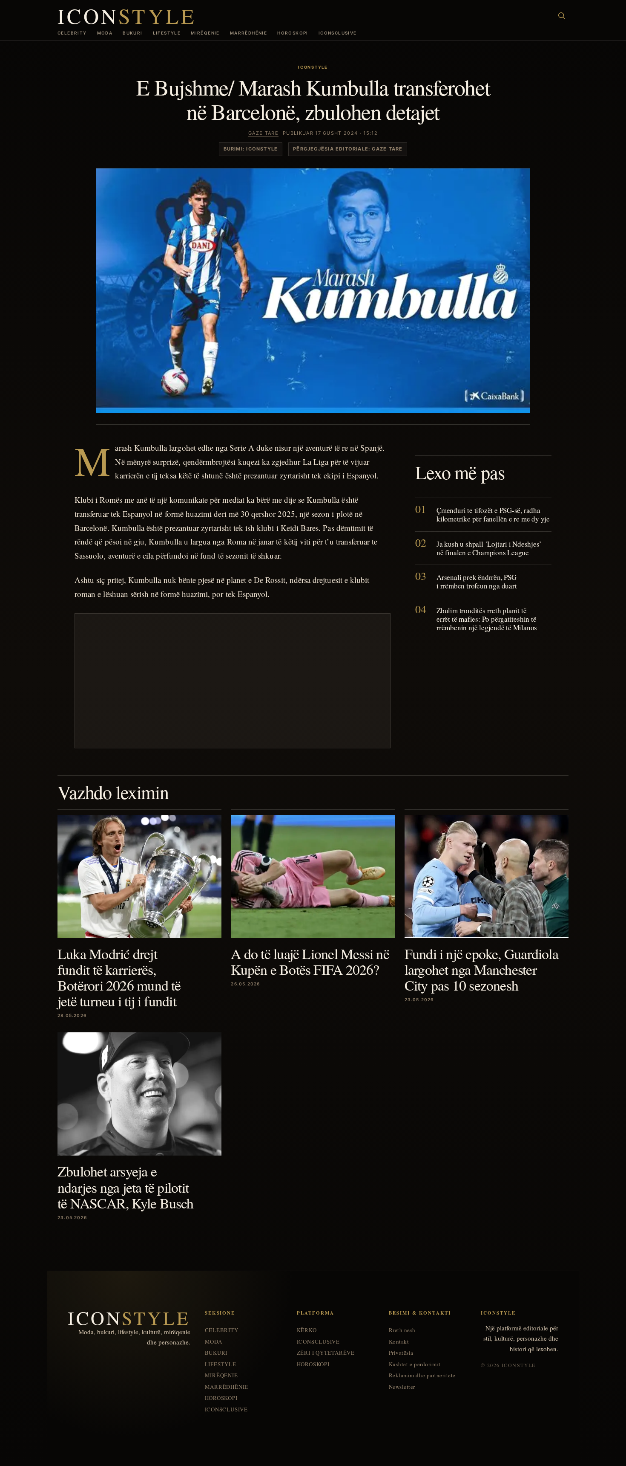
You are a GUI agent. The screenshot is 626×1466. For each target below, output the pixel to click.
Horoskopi (292, 32)
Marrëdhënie (248, 32)
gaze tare (263, 133)
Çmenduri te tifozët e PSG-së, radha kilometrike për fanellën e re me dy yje (493, 515)
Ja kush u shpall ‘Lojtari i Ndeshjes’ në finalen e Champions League (488, 548)
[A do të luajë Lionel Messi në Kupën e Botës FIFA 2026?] (313, 876)
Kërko (307, 1330)
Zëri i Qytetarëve (326, 1352)
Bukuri (132, 32)
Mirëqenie (205, 32)
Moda (105, 32)
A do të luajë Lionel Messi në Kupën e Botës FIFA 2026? (310, 961)
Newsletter (402, 1387)
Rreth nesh (402, 1330)
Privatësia (401, 1352)
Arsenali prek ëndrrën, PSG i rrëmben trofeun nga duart (476, 581)
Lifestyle (167, 32)
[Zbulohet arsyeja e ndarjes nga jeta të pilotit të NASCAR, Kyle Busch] (139, 1094)
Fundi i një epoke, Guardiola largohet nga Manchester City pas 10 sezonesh (481, 969)
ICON (126, 15)
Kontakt (399, 1341)
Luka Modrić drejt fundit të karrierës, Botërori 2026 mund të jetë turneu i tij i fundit (119, 977)
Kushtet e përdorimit (414, 1364)
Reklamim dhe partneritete (422, 1375)
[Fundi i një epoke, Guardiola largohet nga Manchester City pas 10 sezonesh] (487, 876)
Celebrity (72, 32)
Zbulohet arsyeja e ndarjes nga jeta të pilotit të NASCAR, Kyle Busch (125, 1186)
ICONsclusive (338, 32)
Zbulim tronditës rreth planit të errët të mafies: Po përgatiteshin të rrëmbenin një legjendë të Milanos (486, 619)
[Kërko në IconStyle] (561, 15)
